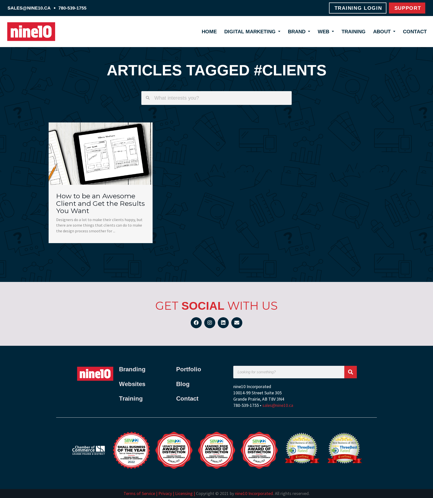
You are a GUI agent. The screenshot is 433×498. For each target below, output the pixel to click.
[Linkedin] (223, 322)
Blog (183, 384)
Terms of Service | (141, 493)
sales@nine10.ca (29, 8)
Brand (296, 31)
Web (323, 31)
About (382, 31)
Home (209, 31)
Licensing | (185, 493)
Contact (415, 31)
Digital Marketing (250, 31)
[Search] (350, 372)
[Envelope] (236, 322)
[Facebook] (196, 322)
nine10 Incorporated (254, 493)
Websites (132, 384)
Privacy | (166, 493)
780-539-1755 (72, 8)
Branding (133, 369)
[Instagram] (209, 322)
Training (354, 31)
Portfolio (188, 369)
